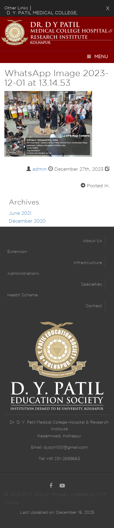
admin (39, 169)
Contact (94, 306)
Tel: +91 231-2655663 (59, 459)
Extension (17, 251)
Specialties (91, 284)
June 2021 (20, 213)
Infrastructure (88, 263)
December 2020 (27, 221)
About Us (92, 241)
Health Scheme (22, 295)
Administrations (23, 273)
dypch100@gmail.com (66, 447)
